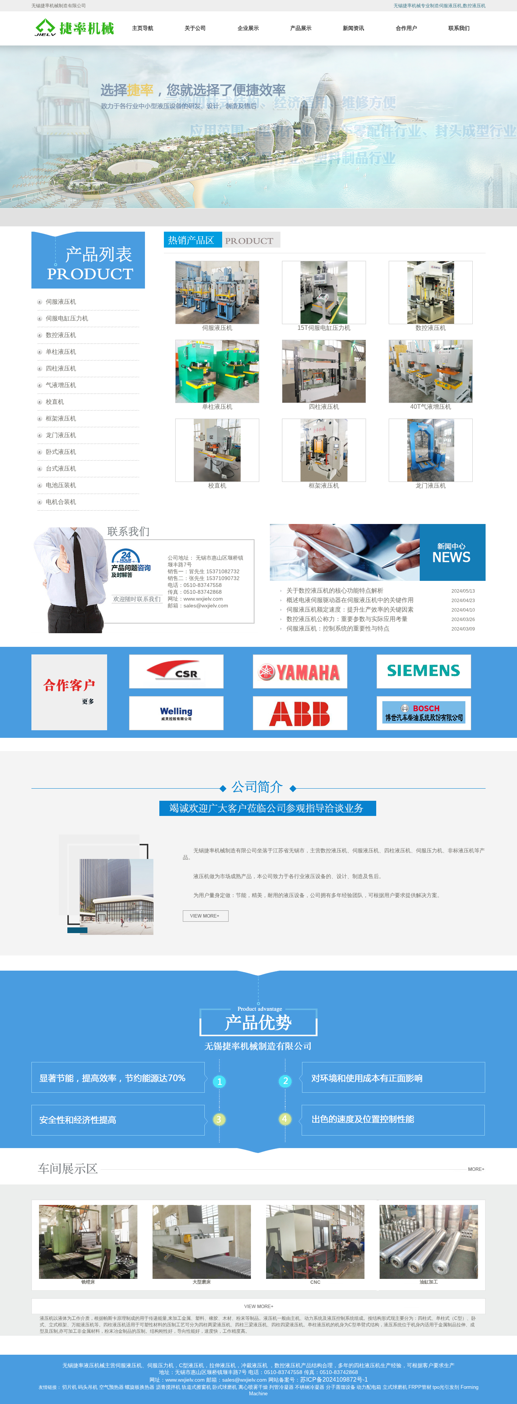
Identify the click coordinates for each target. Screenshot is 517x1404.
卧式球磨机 (224, 1387)
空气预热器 (111, 1387)
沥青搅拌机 (168, 1387)
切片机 (69, 1387)
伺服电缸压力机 (67, 318)
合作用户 (406, 28)
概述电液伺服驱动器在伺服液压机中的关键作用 (350, 600)
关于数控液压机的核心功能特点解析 (335, 590)
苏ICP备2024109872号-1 (334, 1379)
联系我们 (459, 28)
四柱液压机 (61, 368)
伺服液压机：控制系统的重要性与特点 (338, 628)
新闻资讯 (353, 28)
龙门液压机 (61, 435)
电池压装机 (61, 485)
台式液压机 (61, 468)
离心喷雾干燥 (253, 1387)
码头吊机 (88, 1387)
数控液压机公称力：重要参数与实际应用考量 (347, 619)
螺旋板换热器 (139, 1387)
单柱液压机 (61, 351)
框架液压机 (61, 418)
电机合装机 (61, 502)
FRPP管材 (419, 1387)
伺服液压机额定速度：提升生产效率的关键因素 (350, 609)
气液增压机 (61, 385)
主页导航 (142, 28)
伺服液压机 (61, 301)
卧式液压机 (61, 452)
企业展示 (248, 28)
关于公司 (195, 28)
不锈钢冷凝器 (309, 1387)
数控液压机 (61, 335)
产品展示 (300, 28)
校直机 (55, 401)
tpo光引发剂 (446, 1387)
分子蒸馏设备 (340, 1387)
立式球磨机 (395, 1387)
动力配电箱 (369, 1387)
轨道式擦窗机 (196, 1387)
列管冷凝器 (281, 1387)
